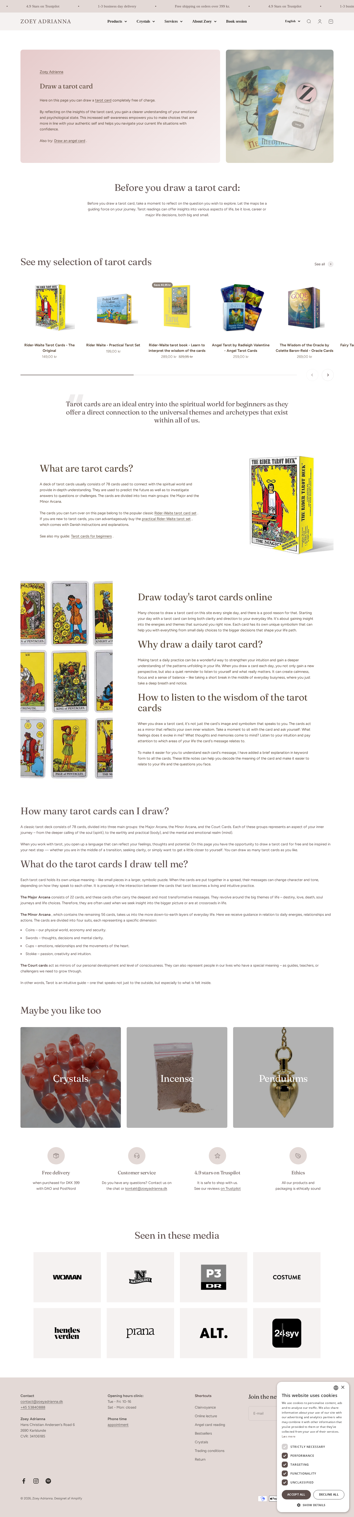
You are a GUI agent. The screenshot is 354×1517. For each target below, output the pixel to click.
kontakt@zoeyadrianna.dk (146, 1188)
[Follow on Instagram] (36, 1481)
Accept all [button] (296, 1494)
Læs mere (288, 1436)
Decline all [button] (329, 1494)
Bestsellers (203, 1433)
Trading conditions (209, 1451)
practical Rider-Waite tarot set (166, 519)
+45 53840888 (32, 1407)
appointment (118, 1425)
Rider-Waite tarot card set (175, 513)
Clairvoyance (205, 1407)
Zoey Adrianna (51, 72)
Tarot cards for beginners (91, 536)
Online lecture (206, 1416)
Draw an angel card (69, 141)
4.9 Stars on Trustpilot (26, 6)
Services (171, 21)
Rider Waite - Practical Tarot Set (113, 345)
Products (114, 21)
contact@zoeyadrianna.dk (41, 1401)
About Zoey (202, 21)
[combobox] (336, 1387)
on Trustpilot (231, 1188)
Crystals (143, 21)
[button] (313, 1505)
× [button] (342, 1387)
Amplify (76, 1498)
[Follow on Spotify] (48, 1481)
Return (200, 1459)
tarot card (103, 100)
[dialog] (313, 1447)
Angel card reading (210, 1425)
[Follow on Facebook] (23, 1481)
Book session (236, 21)
